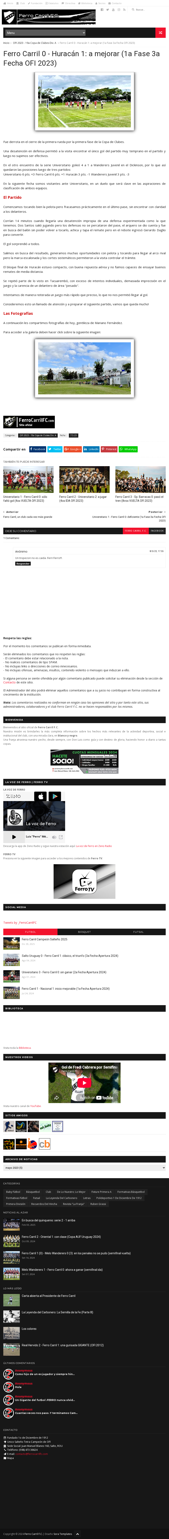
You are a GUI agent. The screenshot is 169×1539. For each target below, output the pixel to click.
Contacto (117, 3)
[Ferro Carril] (84, 399)
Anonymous (24, 1370)
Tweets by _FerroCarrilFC (20, 923)
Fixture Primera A (101, 1192)
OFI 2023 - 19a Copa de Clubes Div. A (34, 43)
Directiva (70, 3)
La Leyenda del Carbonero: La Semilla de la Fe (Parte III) (57, 1312)
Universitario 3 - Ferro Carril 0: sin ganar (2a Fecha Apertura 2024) (64, 972)
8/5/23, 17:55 (156, 551)
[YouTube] (113, 9)
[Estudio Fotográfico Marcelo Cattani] (21, 1131)
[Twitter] (107, 9)
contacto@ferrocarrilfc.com (31, 1454)
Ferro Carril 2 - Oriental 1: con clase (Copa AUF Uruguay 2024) (61, 1236)
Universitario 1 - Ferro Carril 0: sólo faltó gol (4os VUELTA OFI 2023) (25, 498)
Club (22, 3)
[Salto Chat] (21, 1148)
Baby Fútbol (13, 1192)
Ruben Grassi (98, 1204)
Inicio (10, 3)
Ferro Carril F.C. (136, 531)
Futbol (30, 931)
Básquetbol (33, 1192)
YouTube (35, 1106)
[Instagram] (119, 9)
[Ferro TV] (84, 898)
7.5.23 (73, 435)
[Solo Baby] (45, 1131)
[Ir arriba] (77, 1533)
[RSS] (124, 9)
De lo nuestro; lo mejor (71, 1192)
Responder (22, 563)
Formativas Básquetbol (131, 1192)
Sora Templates (63, 1534)
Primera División (15, 1204)
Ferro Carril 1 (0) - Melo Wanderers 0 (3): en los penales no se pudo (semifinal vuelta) (76, 1253)
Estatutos (53, 3)
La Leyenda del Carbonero (61, 1198)
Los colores (29, 1328)
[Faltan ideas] (84, 132)
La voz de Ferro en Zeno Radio (94, 846)
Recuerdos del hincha (44, 1204)
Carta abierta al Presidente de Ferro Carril (48, 1295)
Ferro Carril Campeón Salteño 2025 (44, 939)
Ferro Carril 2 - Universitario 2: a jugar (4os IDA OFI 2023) (83, 498)
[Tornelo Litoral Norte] (32, 1148)
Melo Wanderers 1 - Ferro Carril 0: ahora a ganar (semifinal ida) (62, 1269)
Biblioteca (86, 3)
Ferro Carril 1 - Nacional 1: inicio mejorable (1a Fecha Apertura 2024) (66, 988)
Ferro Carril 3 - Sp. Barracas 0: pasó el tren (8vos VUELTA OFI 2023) (139, 498)
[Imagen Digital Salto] (33, 1131)
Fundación (36, 3)
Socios (101, 3)
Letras (86, 1198)
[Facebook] (102, 9)
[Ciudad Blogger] (44, 1148)
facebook (157, 531)
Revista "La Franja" (73, 1204)
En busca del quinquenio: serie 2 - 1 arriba (48, 1220)
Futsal (138, 931)
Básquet (84, 931)
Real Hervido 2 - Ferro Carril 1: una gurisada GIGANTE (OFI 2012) (63, 1345)
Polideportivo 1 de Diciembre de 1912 (119, 1198)
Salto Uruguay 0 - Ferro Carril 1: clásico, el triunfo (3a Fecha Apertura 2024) (70, 955)
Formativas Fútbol (16, 1198)
